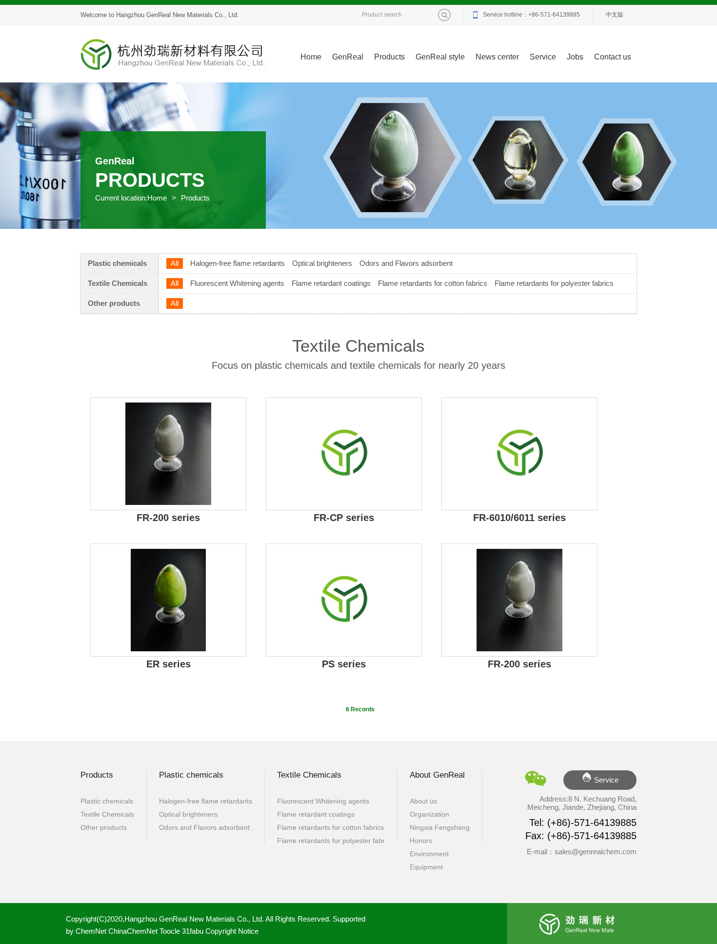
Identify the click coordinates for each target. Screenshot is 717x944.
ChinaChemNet (133, 931)
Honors (421, 840)
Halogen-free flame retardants (237, 263)
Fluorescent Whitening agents (237, 283)
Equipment (426, 867)
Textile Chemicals (117, 283)
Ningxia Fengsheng (440, 827)
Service (543, 57)
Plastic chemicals (117, 263)
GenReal (347, 57)
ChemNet (91, 931)
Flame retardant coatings (331, 283)
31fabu (192, 931)
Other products (114, 303)
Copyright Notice (232, 931)
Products (389, 57)
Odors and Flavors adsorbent (406, 263)
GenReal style (440, 57)
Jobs (575, 57)
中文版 (614, 14)
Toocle (169, 931)
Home (310, 57)
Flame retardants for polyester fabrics (554, 283)
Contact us (612, 57)
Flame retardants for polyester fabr (331, 840)
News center (497, 57)
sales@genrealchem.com (596, 851)
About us (423, 801)
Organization (429, 814)
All (175, 263)
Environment (429, 854)
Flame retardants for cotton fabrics (432, 283)
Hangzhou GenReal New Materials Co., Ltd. (177, 15)
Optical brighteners (322, 263)
